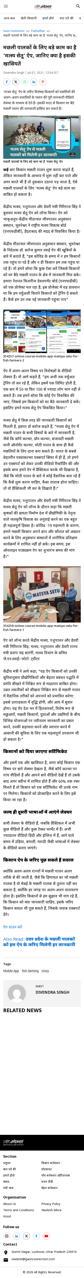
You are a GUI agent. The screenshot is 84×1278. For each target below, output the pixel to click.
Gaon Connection (13, 31)
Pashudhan (38, 31)
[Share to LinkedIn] (33, 81)
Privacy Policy (50, 1204)
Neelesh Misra (51, 1210)
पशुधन (7, 1163)
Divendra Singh (13, 73)
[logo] (43, 7)
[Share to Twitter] (15, 81)
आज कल (9, 19)
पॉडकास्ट (46, 1170)
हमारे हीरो (48, 19)
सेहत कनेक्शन (49, 1188)
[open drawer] (5, 6)
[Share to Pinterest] (42, 81)
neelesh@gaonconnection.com (33, 1259)
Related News (22, 1010)
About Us (9, 1204)
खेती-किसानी (29, 19)
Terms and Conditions (18, 1210)
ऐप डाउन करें (12, 927)
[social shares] (6, 1236)
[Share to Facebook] (6, 81)
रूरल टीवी (47, 1182)
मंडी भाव (8, 1188)
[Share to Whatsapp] (24, 81)
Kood (7, 1217)
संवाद (6, 1182)
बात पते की (66, 19)
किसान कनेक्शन (50, 1163)
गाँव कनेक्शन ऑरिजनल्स (55, 1176)
